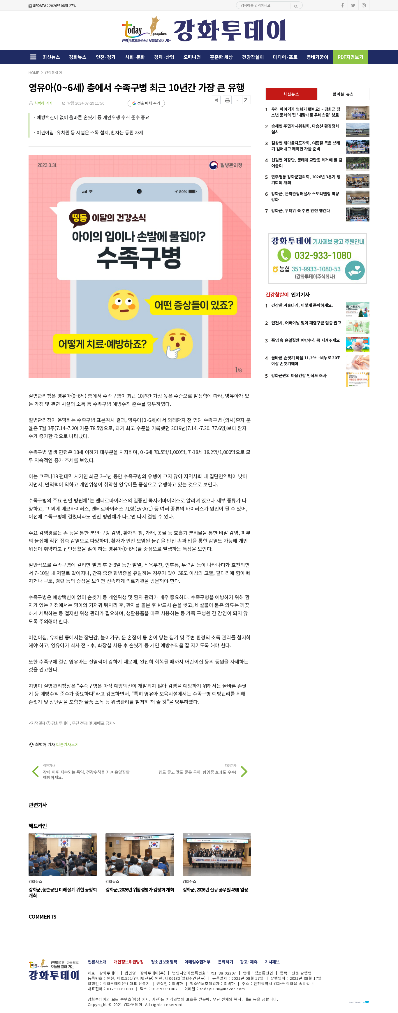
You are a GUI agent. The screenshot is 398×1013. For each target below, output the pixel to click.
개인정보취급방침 (129, 962)
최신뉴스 (51, 56)
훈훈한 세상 (221, 56)
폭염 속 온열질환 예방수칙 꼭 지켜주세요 (305, 340)
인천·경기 (106, 56)
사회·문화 (135, 56)
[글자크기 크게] (246, 100)
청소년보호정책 (164, 962)
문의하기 (225, 962)
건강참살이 (253, 56)
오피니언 (192, 56)
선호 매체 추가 (148, 103)
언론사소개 (97, 962)
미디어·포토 (285, 56)
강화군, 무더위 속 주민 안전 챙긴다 (300, 210)
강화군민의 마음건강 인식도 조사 (298, 375)
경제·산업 (164, 56)
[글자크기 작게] (238, 100)
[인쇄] (227, 100)
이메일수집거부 (197, 962)
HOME (34, 72)
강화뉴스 (77, 56)
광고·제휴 (248, 962)
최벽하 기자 (43, 103)
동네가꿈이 (317, 56)
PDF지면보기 (351, 56)
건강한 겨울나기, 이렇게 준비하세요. (302, 305)
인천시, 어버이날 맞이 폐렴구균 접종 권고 (306, 323)
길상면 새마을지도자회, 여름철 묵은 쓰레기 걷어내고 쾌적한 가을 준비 (305, 146)
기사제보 (272, 962)
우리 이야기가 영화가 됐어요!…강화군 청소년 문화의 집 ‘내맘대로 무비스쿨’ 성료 (305, 112)
